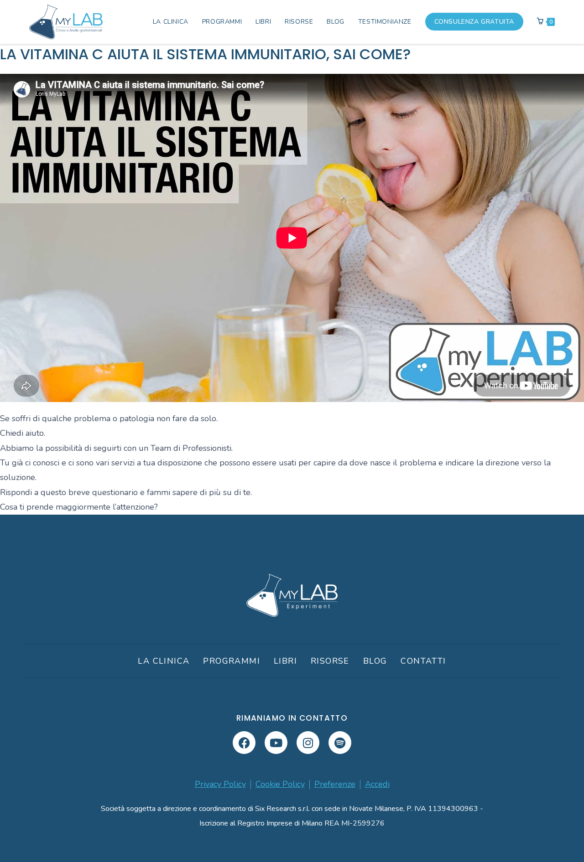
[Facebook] (244, 742)
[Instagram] (308, 742)
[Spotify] (339, 742)
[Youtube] (276, 742)
